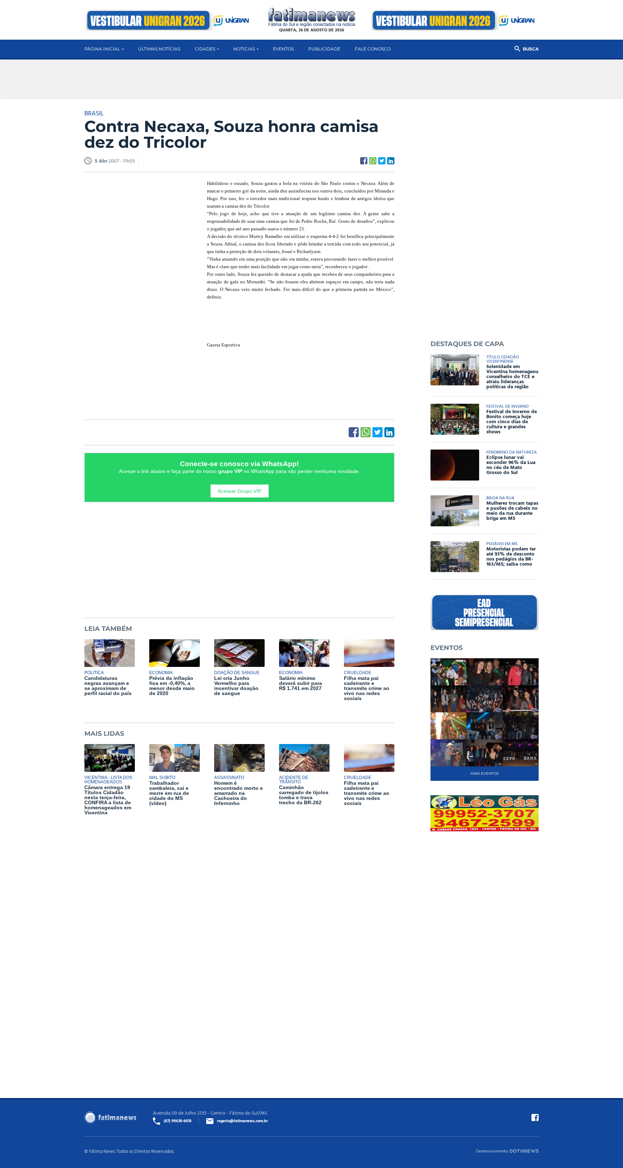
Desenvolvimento (492, 1150)
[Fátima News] (312, 17)
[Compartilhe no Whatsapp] (372, 160)
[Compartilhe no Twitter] (381, 160)
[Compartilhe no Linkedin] (390, 160)
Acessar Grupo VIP (239, 491)
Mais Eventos (484, 773)
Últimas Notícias (159, 49)
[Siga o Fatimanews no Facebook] (535, 1117)
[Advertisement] (138, 289)
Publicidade (324, 49)
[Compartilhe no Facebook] (363, 160)
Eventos (283, 49)
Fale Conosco (373, 49)
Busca (531, 49)
